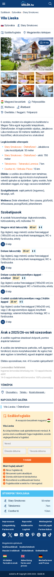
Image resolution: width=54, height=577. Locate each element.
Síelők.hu (27, 3)
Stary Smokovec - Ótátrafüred (20, 146)
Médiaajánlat (45, 521)
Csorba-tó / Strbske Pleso (18, 169)
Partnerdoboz (45, 529)
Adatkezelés (27, 525)
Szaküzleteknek (26, 547)
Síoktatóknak (41, 551)
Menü (4, 4)
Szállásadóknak (9, 547)
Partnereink (8, 529)
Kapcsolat (27, 521)
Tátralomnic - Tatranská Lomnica (21, 163)
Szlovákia (16, 12)
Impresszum (8, 521)
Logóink (26, 529)
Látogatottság (8, 525)
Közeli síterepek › (37, 392)
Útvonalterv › (12, 392)
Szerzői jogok (45, 525)
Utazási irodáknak (11, 551)
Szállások (5, 12)
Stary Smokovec (31, 12)
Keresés (50, 4)
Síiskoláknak (27, 551)
